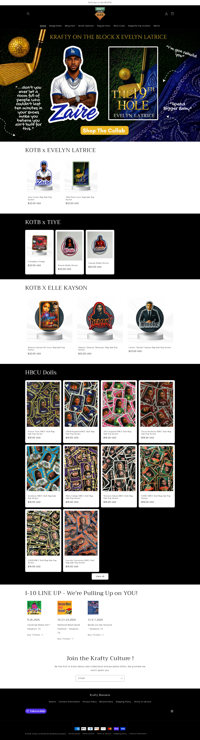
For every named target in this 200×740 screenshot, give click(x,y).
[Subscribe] (121, 678)
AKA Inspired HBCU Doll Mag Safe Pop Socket (117, 432)
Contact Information (69, 701)
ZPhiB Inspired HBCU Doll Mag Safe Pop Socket (80, 432)
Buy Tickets (33, 634)
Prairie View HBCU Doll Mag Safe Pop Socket (41, 432)
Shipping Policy (123, 701)
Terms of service (104, 734)
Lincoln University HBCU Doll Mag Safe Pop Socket (80, 561)
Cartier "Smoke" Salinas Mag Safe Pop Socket (150, 347)
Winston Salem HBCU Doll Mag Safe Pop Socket (118, 497)
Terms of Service (142, 701)
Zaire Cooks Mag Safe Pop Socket (40, 198)
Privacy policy (74, 734)
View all (100, 576)
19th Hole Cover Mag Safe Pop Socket (80, 198)
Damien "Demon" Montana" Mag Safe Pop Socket (98, 348)
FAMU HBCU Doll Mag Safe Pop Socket (156, 497)
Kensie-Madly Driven (68, 265)
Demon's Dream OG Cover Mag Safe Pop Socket (46, 348)
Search (52, 701)
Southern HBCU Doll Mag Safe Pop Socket (42, 497)
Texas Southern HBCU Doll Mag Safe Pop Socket (156, 432)
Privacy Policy (90, 701)
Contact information (137, 734)
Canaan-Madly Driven (98, 263)
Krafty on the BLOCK (40, 734)
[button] (28, 14)
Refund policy (88, 734)
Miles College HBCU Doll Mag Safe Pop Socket (79, 497)
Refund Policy (106, 701)
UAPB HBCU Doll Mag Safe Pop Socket (42, 561)
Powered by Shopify (58, 734)
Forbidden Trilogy (36, 261)
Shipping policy (120, 734)
